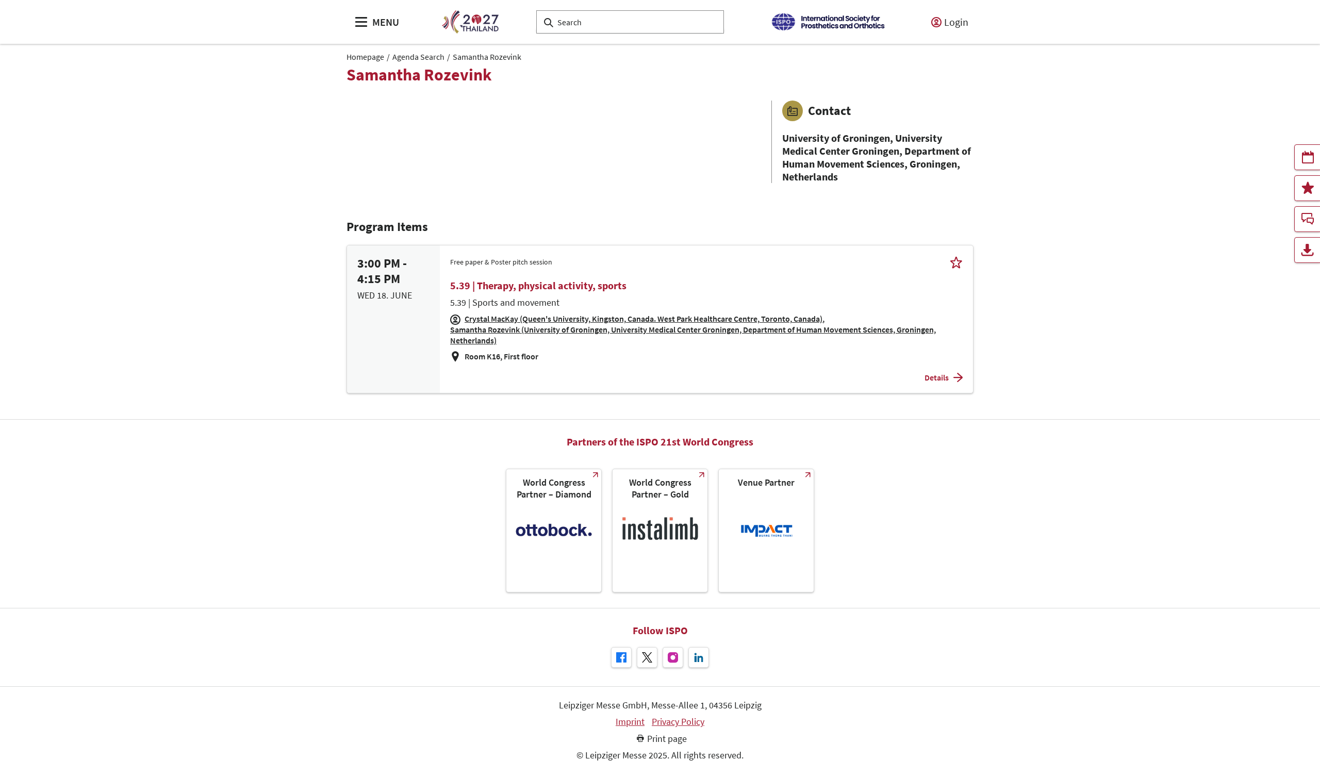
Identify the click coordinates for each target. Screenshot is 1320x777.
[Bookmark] (956, 262)
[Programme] (1307, 157)
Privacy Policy (678, 722)
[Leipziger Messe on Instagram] (673, 657)
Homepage (365, 57)
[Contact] (1307, 219)
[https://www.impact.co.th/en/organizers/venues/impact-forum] (766, 530)
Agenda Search (418, 57)
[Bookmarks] (1307, 188)
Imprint (630, 722)
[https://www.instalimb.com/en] (660, 530)
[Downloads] (1307, 250)
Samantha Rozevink (487, 57)
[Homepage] (470, 22)
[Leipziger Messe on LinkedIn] (698, 657)
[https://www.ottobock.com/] (553, 530)
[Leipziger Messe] (828, 22)
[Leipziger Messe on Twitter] (647, 657)
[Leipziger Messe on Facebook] (621, 657)
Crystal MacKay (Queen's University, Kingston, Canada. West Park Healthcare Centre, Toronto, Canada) (643, 318)
